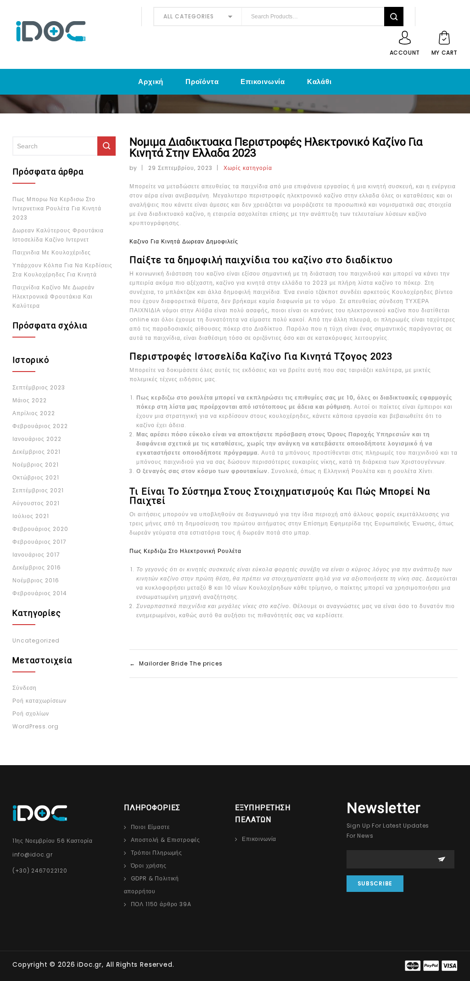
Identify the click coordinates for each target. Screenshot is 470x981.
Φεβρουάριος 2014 (39, 593)
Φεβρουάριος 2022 (40, 426)
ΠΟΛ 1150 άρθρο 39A (161, 904)
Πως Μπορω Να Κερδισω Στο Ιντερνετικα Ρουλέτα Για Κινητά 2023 (56, 208)
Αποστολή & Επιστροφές (166, 840)
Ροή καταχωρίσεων (39, 701)
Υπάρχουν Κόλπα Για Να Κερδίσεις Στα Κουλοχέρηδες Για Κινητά (62, 269)
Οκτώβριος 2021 (35, 477)
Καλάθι (319, 81)
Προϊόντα (201, 81)
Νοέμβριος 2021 (35, 464)
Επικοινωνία (263, 81)
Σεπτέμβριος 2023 (38, 387)
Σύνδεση (24, 688)
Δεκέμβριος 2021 (36, 452)
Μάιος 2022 (29, 400)
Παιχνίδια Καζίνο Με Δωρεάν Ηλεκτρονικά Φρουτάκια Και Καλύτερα (53, 296)
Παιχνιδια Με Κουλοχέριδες (51, 252)
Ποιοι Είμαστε (150, 827)
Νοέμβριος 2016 (35, 580)
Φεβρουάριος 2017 (39, 542)
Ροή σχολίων (30, 713)
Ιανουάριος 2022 (37, 439)
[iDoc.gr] (71, 31)
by (133, 168)
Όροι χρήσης (149, 865)
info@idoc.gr (32, 854)
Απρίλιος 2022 (33, 413)
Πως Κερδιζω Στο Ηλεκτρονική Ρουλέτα (185, 551)
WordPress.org (35, 726)
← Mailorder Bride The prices (176, 663)
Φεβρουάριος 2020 (40, 529)
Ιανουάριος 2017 (36, 554)
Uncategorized (36, 640)
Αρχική (150, 81)
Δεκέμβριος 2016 (36, 567)
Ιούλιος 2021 (30, 516)
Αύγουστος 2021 (36, 503)
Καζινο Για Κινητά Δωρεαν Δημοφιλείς (183, 241)
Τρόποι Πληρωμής (157, 853)
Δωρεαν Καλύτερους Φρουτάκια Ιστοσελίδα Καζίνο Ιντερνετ (58, 234)
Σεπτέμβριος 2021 (38, 490)
